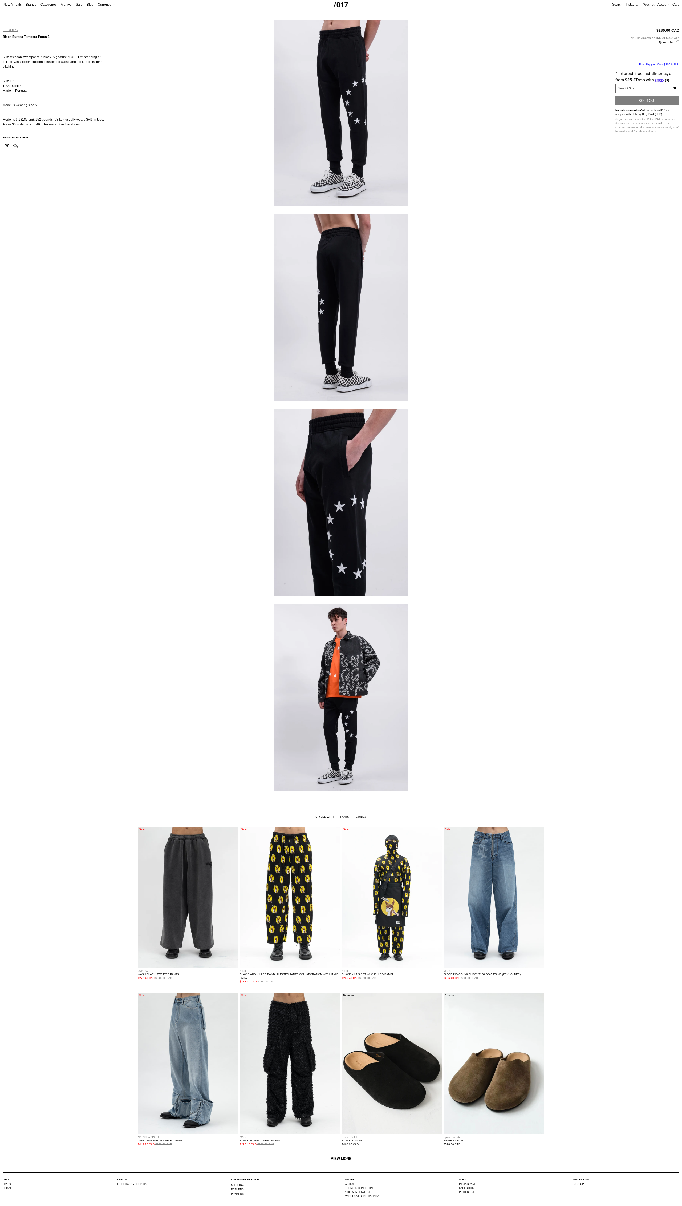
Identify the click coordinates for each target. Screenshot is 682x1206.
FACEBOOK (466, 1188)
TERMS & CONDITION (359, 1188)
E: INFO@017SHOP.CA (132, 1184)
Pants (344, 816)
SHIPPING (237, 1184)
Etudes (10, 30)
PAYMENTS (238, 1193)
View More (341, 1159)
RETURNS (237, 1189)
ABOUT (349, 1184)
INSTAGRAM (467, 1184)
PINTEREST (466, 1192)
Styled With (324, 816)
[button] (647, 40)
